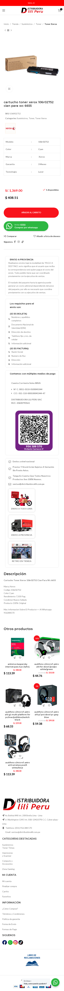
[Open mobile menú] (4, 10)
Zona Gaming (8, 869)
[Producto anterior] (5, 30)
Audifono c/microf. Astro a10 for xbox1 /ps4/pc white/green (46, 666)
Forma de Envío (9, 924)
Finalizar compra (9, 886)
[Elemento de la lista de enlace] (32, 484)
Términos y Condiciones (13, 914)
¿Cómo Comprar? (10, 908)
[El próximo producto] (11, 30)
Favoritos (6, 896)
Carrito (5, 891)
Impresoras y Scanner (7, 854)
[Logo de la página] (32, 10)
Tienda (15, 24)
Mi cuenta (6, 881)
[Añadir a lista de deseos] (20, 657)
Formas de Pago (9, 929)
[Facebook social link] (15, 242)
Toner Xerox (51, 24)
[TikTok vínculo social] (23, 242)
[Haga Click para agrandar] (9, 89)
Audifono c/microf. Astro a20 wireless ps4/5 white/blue (17, 765)
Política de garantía (11, 919)
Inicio (6, 24)
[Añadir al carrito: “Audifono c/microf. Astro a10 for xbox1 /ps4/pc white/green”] (44, 657)
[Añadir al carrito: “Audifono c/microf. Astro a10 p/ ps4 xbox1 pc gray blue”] (44, 705)
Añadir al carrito (31, 212)
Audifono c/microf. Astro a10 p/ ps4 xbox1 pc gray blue (46, 714)
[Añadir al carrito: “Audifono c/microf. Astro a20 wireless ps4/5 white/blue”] (15, 756)
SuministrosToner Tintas (8, 846)
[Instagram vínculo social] (19, 242)
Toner (38, 24)
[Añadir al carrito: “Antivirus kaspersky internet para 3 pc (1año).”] (15, 657)
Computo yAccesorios (7, 862)
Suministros (27, 24)
